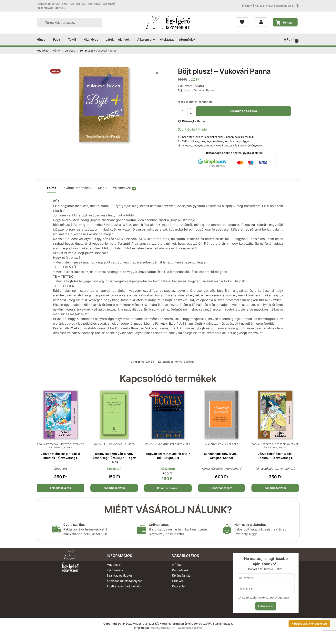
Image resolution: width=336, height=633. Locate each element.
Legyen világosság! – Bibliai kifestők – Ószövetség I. (60, 456)
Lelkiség (70, 50)
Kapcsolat (179, 586)
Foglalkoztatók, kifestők (54, 444)
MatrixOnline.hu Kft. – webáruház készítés (176, 627)
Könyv (57, 50)
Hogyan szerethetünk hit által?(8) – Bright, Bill (168, 456)
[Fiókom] (261, 21)
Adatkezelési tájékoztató (124, 586)
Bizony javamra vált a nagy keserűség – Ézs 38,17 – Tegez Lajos (114, 458)
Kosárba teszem (243, 111)
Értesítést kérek (60, 488)
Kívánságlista (181, 575)
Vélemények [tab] (124, 188)
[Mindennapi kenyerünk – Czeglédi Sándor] (222, 415)
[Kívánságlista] (242, 21)
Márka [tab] (102, 188)
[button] (291, 39)
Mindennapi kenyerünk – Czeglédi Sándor (221, 456)
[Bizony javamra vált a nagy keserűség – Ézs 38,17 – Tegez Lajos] (114, 415)
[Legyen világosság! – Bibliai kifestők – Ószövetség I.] (61, 415)
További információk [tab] (77, 188)
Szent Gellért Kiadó (192, 129)
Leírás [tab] (51, 188)
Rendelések (180, 570)
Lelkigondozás (112, 444)
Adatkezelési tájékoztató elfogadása (265, 597)
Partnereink (115, 570)
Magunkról (114, 565)
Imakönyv (211, 444)
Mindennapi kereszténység (172, 444)
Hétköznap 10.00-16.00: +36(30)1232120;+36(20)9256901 (75, 3)
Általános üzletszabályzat (124, 581)
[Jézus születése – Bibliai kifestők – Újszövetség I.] (275, 415)
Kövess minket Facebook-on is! (274, 5)
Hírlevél (177, 581)
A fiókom (178, 565)
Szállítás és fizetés (120, 575)
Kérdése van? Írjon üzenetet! (309, 623)
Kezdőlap (43, 50)
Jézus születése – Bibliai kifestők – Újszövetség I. (275, 456)
